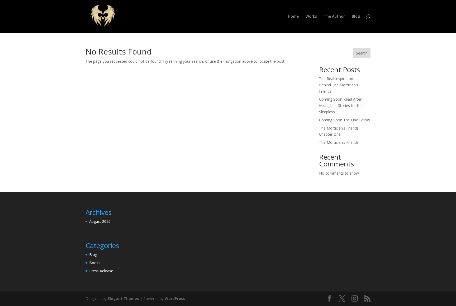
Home (293, 16)
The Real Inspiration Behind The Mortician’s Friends (338, 85)
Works (311, 16)
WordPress (175, 298)
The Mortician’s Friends (339, 142)
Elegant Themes (123, 298)
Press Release (101, 270)
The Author (334, 16)
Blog (356, 16)
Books (94, 262)
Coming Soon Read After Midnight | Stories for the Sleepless (341, 105)
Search (362, 53)
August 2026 (100, 221)
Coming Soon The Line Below (344, 119)
